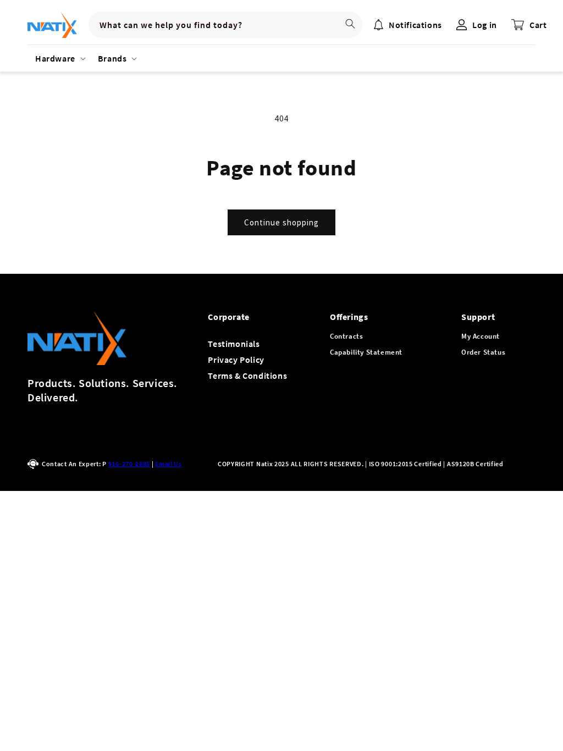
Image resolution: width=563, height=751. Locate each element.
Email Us (168, 464)
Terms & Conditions (247, 375)
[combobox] (225, 25)
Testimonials (234, 343)
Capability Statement (366, 352)
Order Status (483, 352)
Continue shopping (281, 222)
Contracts (346, 336)
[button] (58, 58)
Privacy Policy (236, 359)
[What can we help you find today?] (350, 24)
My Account (480, 336)
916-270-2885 (129, 464)
